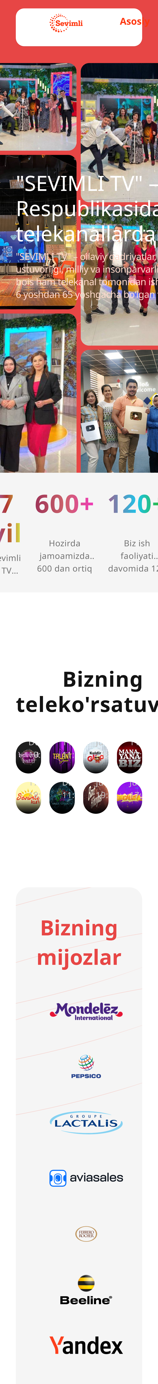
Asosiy (135, 21)
